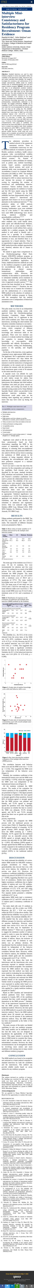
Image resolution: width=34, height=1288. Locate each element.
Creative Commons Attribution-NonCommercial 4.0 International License (19, 1280)
